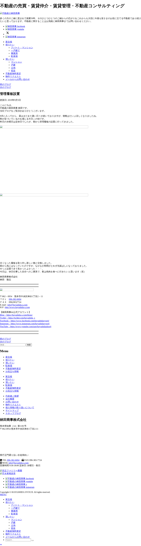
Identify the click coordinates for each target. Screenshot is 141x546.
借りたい (10, 45)
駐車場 (14, 56)
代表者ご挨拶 (12, 396)
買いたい (10, 59)
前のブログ (5, 84)
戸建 (13, 65)
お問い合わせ (12, 402)
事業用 (14, 53)
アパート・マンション (22, 47)
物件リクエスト (13, 76)
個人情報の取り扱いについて (20, 407)
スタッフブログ (13, 413)
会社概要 (10, 399)
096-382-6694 (15, 299)
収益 (13, 70)
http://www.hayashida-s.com (17, 307)
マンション (16, 62)
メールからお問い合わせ (18, 79)
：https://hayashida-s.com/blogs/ (16, 315)
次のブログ (5, 87)
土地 (13, 68)
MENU (3, 494)
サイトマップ (12, 410)
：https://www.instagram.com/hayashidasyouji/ (25, 323)
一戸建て (15, 50)
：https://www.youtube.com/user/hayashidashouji (25, 326)
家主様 (9, 42)
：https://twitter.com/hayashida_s (17, 318)
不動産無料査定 (13, 73)
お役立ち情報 (12, 371)
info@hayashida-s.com (17, 305)
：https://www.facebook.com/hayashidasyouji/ (24, 321)
